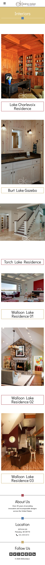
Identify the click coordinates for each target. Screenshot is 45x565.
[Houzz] (34, 554)
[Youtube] (22, 554)
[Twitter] (14, 554)
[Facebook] (11, 554)
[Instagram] (18, 554)
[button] (3, 66)
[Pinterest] (26, 554)
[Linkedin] (30, 554)
